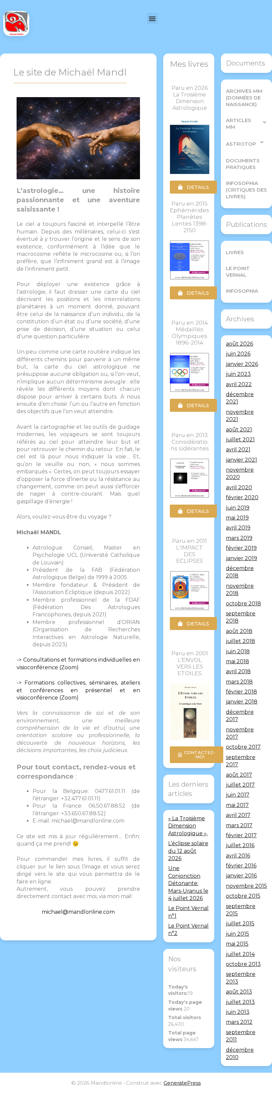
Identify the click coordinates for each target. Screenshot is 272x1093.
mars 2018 (239, 682)
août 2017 (239, 775)
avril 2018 (238, 671)
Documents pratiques (243, 163)
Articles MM (238, 123)
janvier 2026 (242, 364)
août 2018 (239, 631)
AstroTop (241, 144)
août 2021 (239, 429)
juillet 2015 (240, 923)
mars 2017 (239, 825)
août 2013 (239, 992)
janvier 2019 (241, 558)
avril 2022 (239, 384)
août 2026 (239, 344)
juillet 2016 (240, 845)
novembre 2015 (246, 886)
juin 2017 (237, 795)
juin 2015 (237, 934)
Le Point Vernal (238, 271)
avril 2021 (238, 449)
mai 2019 (237, 518)
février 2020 (242, 497)
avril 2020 (239, 487)
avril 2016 (238, 856)
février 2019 (241, 548)
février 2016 (241, 865)
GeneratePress (182, 1083)
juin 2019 (237, 508)
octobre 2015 (243, 896)
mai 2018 (237, 661)
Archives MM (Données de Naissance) (244, 97)
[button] (152, 18)
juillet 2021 (240, 439)
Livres (235, 252)
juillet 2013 (240, 1002)
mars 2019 (239, 538)
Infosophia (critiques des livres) (246, 190)
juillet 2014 (240, 954)
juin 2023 (238, 374)
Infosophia (242, 291)
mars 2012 (239, 1022)
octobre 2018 (243, 603)
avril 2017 (238, 815)
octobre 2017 (243, 747)
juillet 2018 (240, 641)
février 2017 (241, 835)
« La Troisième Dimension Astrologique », (188, 826)
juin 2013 (237, 1012)
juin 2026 (238, 354)
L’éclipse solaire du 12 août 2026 (188, 850)
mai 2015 (237, 944)
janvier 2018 (241, 702)
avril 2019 (238, 528)
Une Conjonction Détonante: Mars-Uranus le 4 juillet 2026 (188, 883)
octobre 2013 (243, 964)
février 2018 (241, 692)
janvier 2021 (241, 460)
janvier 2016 (241, 875)
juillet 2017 (240, 785)
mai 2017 (237, 805)
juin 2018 (238, 651)
